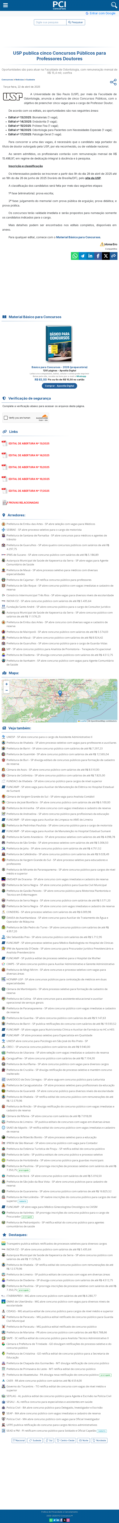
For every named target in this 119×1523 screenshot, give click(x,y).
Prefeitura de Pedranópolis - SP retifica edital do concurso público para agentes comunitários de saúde (55, 1224)
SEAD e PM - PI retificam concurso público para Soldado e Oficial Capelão (56, 1430)
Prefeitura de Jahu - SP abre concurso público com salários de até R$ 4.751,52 (54, 848)
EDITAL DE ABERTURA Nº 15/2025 (29, 467)
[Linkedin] (58, 1520)
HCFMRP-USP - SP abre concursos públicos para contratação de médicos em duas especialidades (57, 981)
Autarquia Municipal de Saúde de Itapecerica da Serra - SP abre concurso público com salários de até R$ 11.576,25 (60, 614)
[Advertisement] (59, 36)
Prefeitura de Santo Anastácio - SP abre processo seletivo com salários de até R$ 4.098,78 (61, 837)
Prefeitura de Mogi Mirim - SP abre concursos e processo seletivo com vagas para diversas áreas (56, 971)
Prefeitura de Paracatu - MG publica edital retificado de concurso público (52, 1326)
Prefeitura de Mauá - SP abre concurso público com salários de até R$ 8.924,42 (55, 637)
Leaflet (83, 721)
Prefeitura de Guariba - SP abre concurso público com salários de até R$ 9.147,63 (56, 1018)
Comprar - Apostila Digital (59, 385)
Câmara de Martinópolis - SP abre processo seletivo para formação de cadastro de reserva (57, 991)
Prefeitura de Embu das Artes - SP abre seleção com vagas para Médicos (51, 524)
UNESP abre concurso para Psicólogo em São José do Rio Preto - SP (47, 1041)
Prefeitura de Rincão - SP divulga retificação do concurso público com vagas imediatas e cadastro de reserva (60, 1108)
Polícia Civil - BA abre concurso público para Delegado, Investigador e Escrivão (55, 1407)
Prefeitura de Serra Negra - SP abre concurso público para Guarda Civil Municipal (57, 885)
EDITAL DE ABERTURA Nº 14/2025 (29, 455)
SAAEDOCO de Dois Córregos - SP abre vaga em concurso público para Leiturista (56, 1079)
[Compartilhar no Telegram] (82, 256)
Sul (50, 1440)
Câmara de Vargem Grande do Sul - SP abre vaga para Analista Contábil (51, 796)
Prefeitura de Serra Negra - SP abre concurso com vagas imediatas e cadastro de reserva (61, 906)
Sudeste (36, 1440)
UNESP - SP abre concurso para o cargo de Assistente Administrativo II (49, 737)
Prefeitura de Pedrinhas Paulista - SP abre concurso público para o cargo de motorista (59, 825)
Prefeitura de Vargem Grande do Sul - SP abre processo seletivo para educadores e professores (57, 862)
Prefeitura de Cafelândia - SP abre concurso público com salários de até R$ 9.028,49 (58, 854)
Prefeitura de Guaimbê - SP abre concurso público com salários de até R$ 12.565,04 (58, 754)
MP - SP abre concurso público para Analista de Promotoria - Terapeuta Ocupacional (59, 649)
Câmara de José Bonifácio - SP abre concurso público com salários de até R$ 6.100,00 (58, 802)
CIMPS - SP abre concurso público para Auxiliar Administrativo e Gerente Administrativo (61, 964)
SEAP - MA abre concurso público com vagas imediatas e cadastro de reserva (54, 1413)
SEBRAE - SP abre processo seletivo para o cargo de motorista (44, 529)
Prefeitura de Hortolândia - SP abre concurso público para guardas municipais (55, 1160)
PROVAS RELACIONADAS (24, 502)
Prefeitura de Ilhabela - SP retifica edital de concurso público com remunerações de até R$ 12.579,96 (60, 1098)
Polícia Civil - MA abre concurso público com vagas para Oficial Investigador (53, 1419)
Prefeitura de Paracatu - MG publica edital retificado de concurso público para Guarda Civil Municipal (60, 1319)
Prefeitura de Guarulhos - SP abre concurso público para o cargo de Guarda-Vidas (57, 643)
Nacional (20, 1440)
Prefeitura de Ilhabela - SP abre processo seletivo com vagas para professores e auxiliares (61, 742)
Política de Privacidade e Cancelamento (59, 1512)
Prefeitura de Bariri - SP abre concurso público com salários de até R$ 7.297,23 (55, 748)
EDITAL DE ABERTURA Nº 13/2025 (29, 443)
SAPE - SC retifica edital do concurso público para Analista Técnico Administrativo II (58, 1338)
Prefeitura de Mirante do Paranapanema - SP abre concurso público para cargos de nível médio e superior (61, 871)
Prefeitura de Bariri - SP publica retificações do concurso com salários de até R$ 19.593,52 (61, 1024)
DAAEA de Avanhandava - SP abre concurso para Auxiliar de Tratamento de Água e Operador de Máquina (57, 919)
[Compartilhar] (113, 256)
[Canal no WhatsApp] (51, 1520)
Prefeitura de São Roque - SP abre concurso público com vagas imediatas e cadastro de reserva (60, 587)
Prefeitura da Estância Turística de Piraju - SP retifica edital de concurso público (56, 1149)
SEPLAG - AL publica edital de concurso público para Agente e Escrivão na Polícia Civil (59, 1396)
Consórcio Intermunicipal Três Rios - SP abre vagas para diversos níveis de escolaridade (60, 595)
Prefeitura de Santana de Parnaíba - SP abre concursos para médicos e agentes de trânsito (57, 537)
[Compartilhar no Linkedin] (90, 256)
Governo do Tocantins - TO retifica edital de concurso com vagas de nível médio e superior (56, 1388)
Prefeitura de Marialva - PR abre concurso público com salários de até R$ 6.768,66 (57, 1332)
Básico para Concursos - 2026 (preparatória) (60, 367)
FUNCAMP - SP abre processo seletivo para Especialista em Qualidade (49, 1035)
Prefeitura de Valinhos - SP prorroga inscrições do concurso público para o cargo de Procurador (58, 1214)
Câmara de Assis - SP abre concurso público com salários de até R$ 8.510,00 (53, 769)
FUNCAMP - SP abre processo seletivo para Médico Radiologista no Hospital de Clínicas (60, 943)
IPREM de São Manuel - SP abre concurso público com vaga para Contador (52, 1143)
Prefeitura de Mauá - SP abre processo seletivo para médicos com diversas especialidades (52, 572)
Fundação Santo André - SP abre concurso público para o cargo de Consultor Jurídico (58, 607)
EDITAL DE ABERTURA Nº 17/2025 (29, 490)
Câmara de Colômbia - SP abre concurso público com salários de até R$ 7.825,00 (56, 775)
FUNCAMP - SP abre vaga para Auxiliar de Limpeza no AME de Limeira (50, 819)
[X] (64, 1520)
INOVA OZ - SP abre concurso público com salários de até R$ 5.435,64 (49, 601)
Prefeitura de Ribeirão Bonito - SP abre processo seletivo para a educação (52, 1137)
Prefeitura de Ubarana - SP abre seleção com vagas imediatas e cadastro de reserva (58, 1052)
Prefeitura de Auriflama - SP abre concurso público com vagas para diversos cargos (58, 1064)
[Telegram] (54, 1520)
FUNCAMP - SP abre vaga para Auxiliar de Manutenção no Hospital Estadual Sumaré (59, 831)
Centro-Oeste (67, 1440)
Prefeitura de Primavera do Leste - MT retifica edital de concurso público (51, 1369)
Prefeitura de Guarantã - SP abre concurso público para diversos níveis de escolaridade (60, 1091)
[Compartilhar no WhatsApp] (75, 256)
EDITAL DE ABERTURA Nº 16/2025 (29, 479)
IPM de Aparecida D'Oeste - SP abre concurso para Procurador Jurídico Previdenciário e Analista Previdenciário (60, 950)
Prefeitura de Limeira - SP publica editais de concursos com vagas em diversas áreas (58, 1122)
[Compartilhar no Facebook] (98, 256)
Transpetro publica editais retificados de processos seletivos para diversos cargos (57, 1243)
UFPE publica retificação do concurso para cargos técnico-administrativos (52, 1425)
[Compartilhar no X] (106, 256)
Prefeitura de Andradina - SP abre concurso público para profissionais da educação (58, 814)
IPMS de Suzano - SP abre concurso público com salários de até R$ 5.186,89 (53, 555)
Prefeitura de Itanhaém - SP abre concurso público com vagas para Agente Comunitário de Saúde (60, 662)
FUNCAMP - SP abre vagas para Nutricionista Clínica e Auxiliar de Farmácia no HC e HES (60, 1029)
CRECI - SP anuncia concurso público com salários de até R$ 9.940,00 (48, 1047)
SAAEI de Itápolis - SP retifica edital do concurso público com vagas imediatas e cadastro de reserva (61, 1129)
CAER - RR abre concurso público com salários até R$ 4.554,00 (44, 1380)
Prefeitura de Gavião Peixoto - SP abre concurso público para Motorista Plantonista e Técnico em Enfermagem (59, 892)
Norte (85, 1440)
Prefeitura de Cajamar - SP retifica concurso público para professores (49, 580)
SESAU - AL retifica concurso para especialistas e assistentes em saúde (50, 1402)
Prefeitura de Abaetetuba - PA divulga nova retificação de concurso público (58, 1374)
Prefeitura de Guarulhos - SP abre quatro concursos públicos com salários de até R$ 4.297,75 (58, 547)
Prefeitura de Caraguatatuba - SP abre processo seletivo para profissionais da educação (61, 1085)
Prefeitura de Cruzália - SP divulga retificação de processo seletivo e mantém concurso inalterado (59, 1071)
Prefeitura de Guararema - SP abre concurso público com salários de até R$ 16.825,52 (59, 1191)
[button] (5, 5)
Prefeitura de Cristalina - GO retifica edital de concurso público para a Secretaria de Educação (58, 1355)
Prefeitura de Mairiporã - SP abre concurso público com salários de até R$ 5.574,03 (57, 632)
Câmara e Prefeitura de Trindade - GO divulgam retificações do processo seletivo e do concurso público (59, 1346)
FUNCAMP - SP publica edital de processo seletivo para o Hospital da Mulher (54, 958)
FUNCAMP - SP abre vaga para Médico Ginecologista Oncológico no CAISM (52, 1207)
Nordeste (101, 1440)
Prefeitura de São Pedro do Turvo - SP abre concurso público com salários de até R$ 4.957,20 (58, 929)
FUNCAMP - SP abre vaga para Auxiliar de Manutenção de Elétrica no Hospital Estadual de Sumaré (60, 789)
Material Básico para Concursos (78, 237)
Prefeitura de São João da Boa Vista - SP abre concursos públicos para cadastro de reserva (57, 1183)
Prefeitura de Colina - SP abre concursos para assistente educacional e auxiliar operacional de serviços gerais (55, 1000)
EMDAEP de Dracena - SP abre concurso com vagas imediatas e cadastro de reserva (57, 879)
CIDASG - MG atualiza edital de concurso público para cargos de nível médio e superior (60, 1311)
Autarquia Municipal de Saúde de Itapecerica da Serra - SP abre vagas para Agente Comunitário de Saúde (57, 562)
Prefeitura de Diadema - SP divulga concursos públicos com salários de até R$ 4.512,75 (60, 655)
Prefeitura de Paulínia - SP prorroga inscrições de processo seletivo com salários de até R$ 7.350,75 (61, 1168)
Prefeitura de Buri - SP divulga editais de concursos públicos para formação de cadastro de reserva (61, 762)
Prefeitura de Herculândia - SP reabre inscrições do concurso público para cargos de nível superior (61, 1199)
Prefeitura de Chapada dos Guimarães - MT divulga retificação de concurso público (58, 1363)
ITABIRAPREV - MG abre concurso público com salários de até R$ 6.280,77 (52, 1296)
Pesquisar (77, 22)
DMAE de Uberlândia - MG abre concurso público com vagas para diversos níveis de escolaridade (58, 1303)
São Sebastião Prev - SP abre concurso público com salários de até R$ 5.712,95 (54, 937)
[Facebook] (61, 1520)
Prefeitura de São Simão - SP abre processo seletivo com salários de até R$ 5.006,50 (57, 842)
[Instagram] (68, 1520)
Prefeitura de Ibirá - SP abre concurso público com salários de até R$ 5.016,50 (54, 1176)
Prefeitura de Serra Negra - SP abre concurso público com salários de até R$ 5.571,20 (58, 900)
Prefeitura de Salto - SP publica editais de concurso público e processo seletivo (55, 1154)
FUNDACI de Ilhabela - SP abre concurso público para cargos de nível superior (54, 781)
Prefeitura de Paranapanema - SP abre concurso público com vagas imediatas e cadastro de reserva (61, 1010)
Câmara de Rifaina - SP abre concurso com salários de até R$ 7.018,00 (49, 1116)
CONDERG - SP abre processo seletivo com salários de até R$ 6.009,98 (49, 912)
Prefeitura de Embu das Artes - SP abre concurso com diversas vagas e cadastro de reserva (57, 624)
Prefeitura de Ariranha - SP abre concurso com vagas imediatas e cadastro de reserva (59, 808)
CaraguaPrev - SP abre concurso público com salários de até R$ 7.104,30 (51, 1058)
